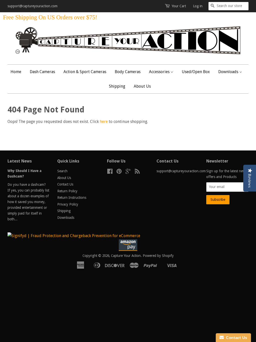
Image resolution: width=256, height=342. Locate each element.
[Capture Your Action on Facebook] (110, 172)
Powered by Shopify (158, 256)
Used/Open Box (196, 71)
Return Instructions (71, 198)
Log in (197, 6)
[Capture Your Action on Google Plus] (128, 172)
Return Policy (67, 191)
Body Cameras (127, 71)
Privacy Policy (67, 204)
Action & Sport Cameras (85, 71)
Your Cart (179, 6)
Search (62, 171)
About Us (142, 86)
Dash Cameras (42, 71)
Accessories (159, 71)
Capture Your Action (126, 256)
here (104, 121)
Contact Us (65, 184)
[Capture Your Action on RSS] (137, 172)
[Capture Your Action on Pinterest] (119, 172)
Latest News (20, 161)
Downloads (228, 71)
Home (15, 71)
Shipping (117, 86)
